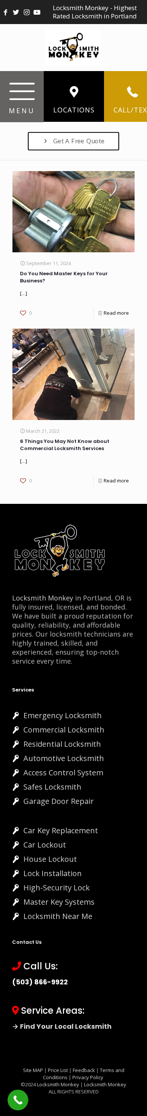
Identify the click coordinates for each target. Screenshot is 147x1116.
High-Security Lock (56, 887)
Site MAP (33, 1070)
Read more (116, 312)
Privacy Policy (87, 1077)
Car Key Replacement (60, 830)
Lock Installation (52, 873)
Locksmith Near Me (57, 916)
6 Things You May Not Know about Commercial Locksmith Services (64, 445)
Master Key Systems (59, 902)
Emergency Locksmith (62, 715)
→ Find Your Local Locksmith (62, 1026)
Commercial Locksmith (63, 730)
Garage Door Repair (58, 801)
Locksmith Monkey (42, 597)
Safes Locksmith (52, 787)
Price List (58, 1070)
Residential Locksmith (62, 744)
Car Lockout (44, 845)
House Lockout (50, 859)
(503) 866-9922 (40, 982)
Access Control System (63, 772)
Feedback (84, 1070)
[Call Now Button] (18, 1100)
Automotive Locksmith (63, 758)
